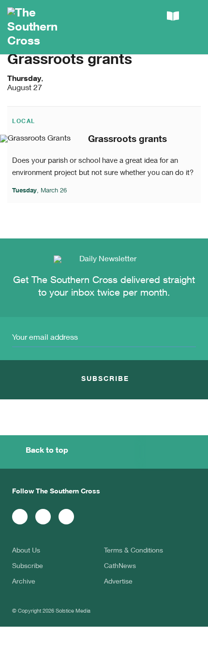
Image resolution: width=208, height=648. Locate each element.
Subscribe (27, 566)
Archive (23, 582)
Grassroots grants (127, 139)
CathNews (120, 566)
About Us (26, 551)
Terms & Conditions (133, 551)
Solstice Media (73, 611)
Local (23, 122)
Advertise (118, 582)
